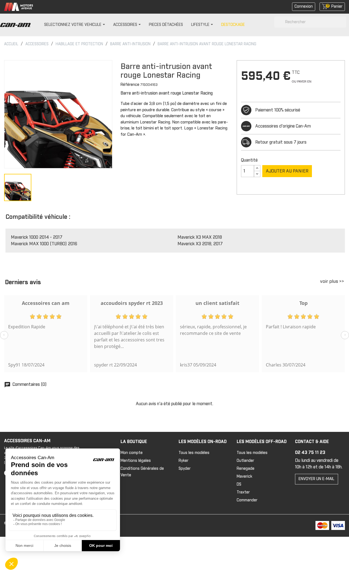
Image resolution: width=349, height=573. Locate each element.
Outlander (245, 461)
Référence (130, 85)
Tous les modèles (194, 453)
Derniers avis (23, 283)
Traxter (243, 492)
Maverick (244, 476)
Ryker (183, 461)
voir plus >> (332, 281)
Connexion (303, 6)
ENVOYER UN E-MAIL (316, 479)
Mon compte (132, 453)
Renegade (245, 469)
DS (239, 484)
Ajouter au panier (287, 171)
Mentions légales (136, 461)
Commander (247, 500)
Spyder (185, 469)
